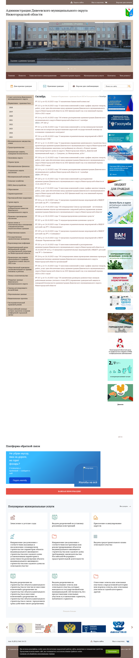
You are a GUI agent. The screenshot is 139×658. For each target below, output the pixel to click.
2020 (11, 116)
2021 (11, 120)
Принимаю (112, 651)
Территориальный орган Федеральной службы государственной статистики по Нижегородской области (19, 250)
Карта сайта (79, 2)
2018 (11, 107)
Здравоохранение (15, 193)
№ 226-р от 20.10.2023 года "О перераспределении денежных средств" (65, 216)
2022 (11, 124)
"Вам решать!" (125, 76)
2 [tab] (72, 69)
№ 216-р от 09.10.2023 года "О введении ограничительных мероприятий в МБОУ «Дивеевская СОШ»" (69, 137)
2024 (11, 133)
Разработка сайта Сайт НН (121, 649)
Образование (13, 189)
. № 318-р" (44, 174)
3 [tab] (75, 69)
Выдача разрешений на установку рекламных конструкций (68, 524)
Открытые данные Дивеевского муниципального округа (18, 282)
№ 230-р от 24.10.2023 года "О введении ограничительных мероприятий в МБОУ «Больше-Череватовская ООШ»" (69, 239)
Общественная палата (17, 233)
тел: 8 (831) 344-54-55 (17, 641)
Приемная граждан (55, 86)
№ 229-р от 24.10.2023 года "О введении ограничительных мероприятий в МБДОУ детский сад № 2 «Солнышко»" (69, 232)
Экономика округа (15, 158)
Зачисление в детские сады (23, 523)
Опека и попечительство (18, 276)
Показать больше (69, 611)
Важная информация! (69, 491)
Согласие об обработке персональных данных (37, 654)
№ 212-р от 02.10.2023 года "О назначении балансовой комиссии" (62, 101)
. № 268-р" (44, 123)
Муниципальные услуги (94, 76)
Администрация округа (70, 76)
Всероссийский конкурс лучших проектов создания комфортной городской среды (19, 312)
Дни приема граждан (23, 86)
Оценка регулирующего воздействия (17, 289)
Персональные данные (17, 294)
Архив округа (13, 202)
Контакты (112, 76)
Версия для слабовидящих (87, 86)
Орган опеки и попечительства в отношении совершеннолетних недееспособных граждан (20, 225)
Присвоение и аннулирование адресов (108, 524)
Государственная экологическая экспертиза (18, 238)
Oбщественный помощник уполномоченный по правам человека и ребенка (19, 269)
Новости (22, 76)
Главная (11, 76)
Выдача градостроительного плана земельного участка (110, 543)
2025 (11, 137)
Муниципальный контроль (19, 177)
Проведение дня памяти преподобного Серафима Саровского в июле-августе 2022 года (19, 260)
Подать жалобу (20, 480)
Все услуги (124, 506)
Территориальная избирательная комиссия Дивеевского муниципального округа (18, 209)
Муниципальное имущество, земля (19, 142)
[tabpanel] (69, 44)
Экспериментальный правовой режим (16, 304)
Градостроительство (16, 147)
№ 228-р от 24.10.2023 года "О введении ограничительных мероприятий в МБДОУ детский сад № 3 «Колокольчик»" (69, 225)
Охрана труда (13, 162)
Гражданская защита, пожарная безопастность (18, 153)
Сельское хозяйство (16, 181)
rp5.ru (120, 437)
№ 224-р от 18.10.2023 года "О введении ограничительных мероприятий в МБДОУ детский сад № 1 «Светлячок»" (69, 201)
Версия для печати (124, 2)
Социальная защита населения (16, 171)
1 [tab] (68, 69)
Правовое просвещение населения (17, 217)
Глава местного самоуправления (42, 76)
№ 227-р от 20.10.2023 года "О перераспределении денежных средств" (64, 220)
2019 (11, 112)
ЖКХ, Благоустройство (17, 185)
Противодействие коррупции (20, 198)
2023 (11, 128)
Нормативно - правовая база (19, 103)
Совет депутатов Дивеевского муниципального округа (20, 98)
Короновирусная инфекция (19, 243)
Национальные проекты (18, 298)
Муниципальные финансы (19, 166)
